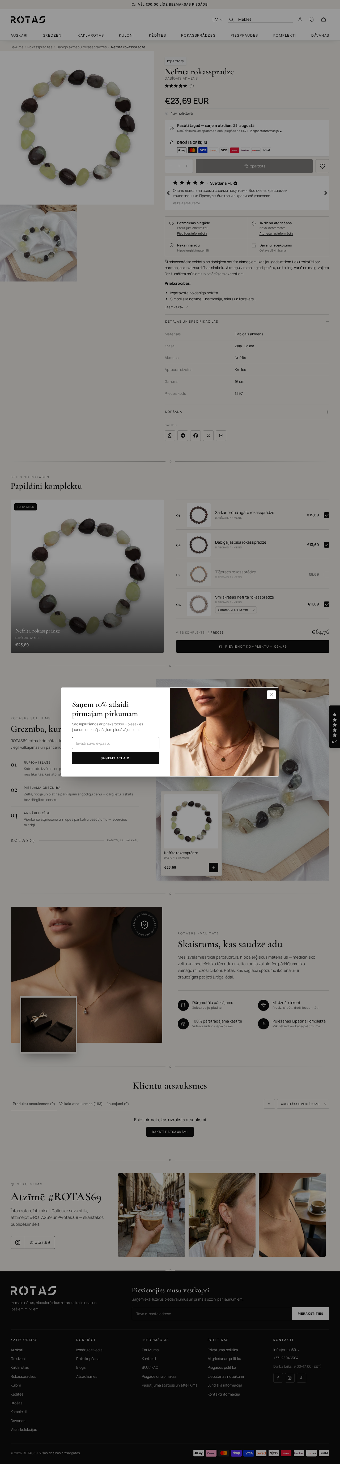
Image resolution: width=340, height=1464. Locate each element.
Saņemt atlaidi (116, 758)
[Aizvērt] (271, 694)
